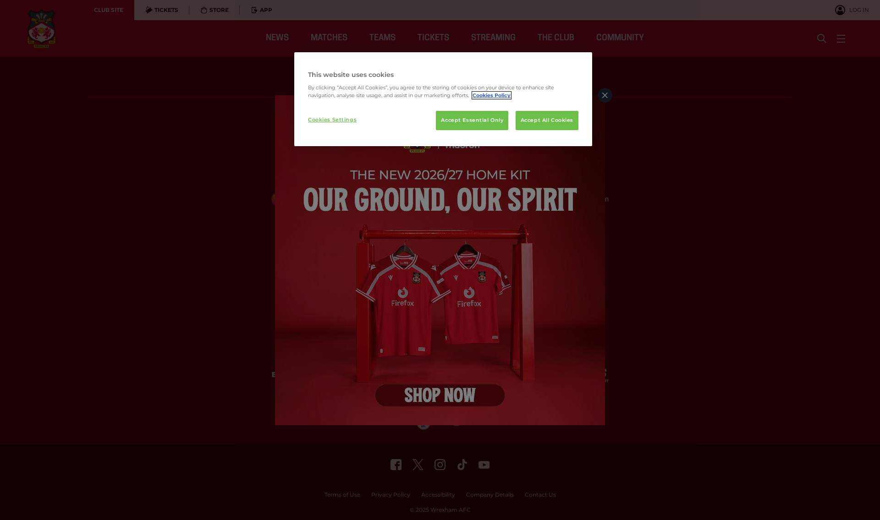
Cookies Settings (332, 119)
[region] (443, 99)
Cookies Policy (492, 95)
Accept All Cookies (547, 120)
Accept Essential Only (472, 120)
